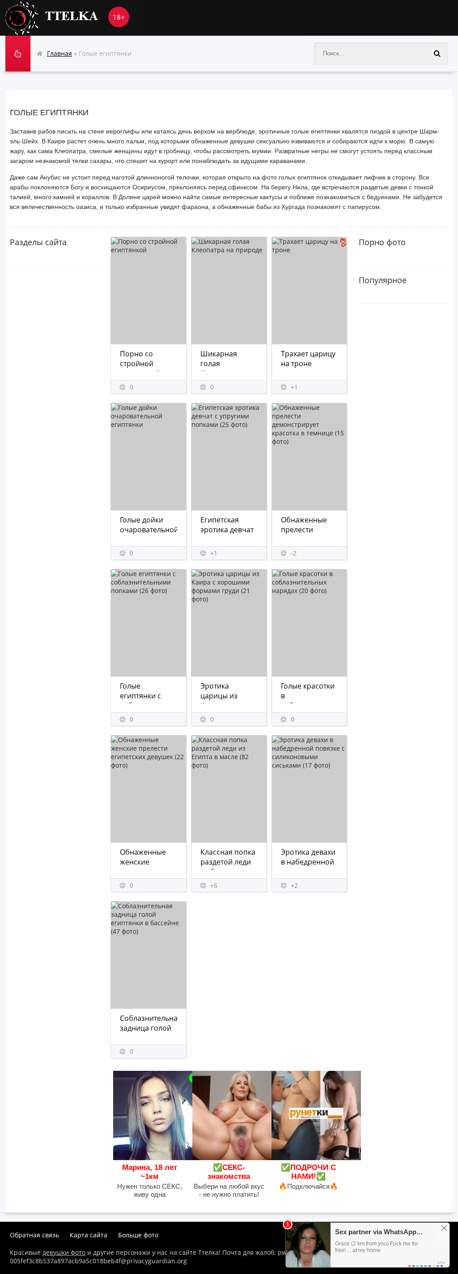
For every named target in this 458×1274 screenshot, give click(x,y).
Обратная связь (34, 1235)
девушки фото (63, 1252)
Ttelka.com (72, 18)
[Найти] (437, 53)
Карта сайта (88, 1235)
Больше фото (138, 1235)
